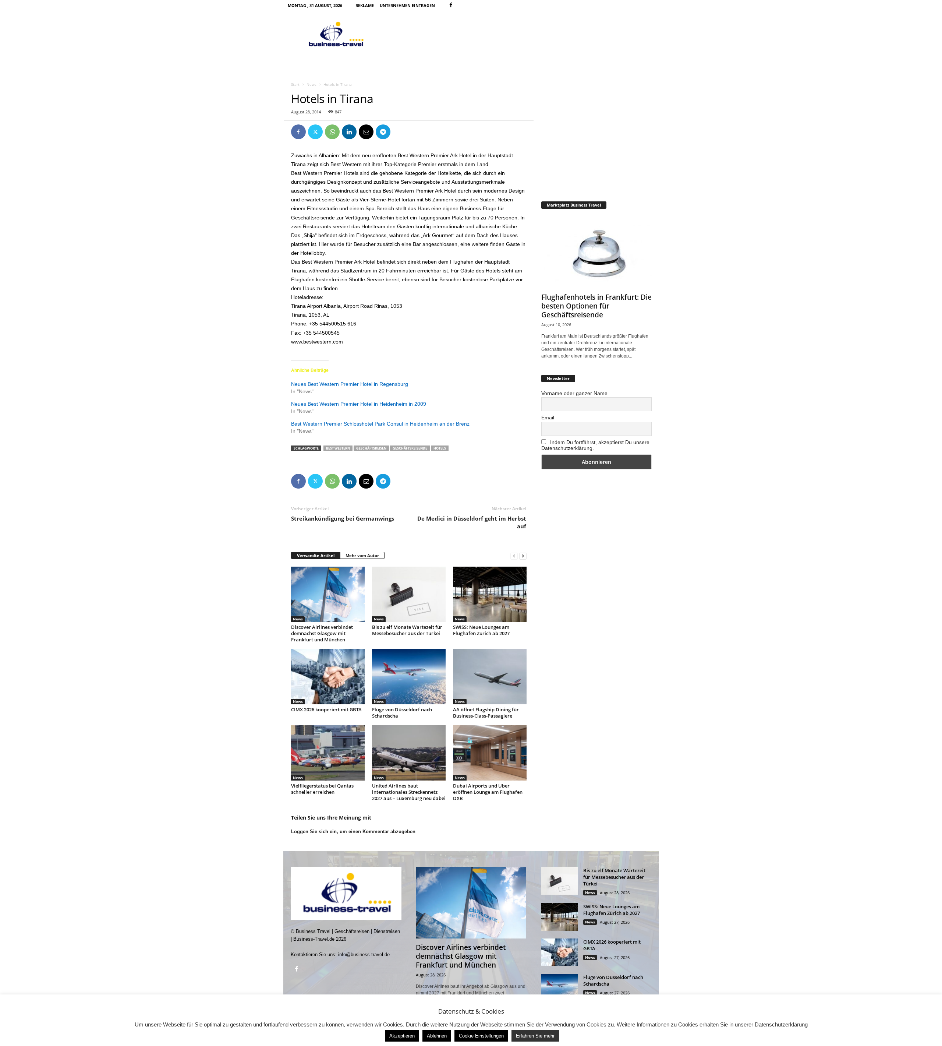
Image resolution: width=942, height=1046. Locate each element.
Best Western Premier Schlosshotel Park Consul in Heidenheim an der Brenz (380, 424)
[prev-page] (514, 556)
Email (547, 417)
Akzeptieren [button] (402, 1036)
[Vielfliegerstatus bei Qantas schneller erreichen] (328, 753)
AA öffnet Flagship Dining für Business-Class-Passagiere (486, 712)
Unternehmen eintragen (407, 5)
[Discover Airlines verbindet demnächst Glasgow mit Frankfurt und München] (328, 594)
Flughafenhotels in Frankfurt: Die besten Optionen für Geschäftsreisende (596, 306)
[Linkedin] (349, 131)
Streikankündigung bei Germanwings (342, 518)
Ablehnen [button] (437, 1036)
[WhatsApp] (332, 131)
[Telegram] (383, 131)
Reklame (364, 5)
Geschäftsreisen (371, 448)
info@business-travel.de (364, 954)
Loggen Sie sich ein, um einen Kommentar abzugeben (353, 831)
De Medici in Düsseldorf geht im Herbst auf (471, 522)
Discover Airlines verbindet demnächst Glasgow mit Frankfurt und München (322, 633)
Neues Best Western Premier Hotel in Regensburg (349, 384)
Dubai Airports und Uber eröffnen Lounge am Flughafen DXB (488, 792)
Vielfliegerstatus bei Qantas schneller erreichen (322, 788)
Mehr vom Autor (362, 555)
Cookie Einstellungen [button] (481, 1036)
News (311, 84)
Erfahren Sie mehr (535, 1036)
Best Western (338, 448)
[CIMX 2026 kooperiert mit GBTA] (328, 676)
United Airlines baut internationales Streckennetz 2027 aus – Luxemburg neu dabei (409, 792)
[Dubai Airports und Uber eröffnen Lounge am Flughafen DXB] (490, 753)
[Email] (366, 131)
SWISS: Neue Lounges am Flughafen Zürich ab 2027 (481, 630)
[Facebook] (451, 5)
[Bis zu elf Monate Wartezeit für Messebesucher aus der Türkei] (409, 594)
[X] (315, 131)
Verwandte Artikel (315, 555)
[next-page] (523, 556)
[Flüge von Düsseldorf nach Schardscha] (409, 676)
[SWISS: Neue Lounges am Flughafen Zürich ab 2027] (490, 594)
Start (295, 84)
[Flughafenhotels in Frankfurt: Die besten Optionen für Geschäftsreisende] (596, 252)
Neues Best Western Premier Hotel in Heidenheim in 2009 (358, 404)
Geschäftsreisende (410, 448)
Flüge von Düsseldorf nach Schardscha (402, 712)
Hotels (439, 448)
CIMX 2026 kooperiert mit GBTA (326, 709)
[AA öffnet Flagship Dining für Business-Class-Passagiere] (490, 676)
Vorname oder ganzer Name (574, 393)
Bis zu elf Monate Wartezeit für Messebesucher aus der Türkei (407, 630)
